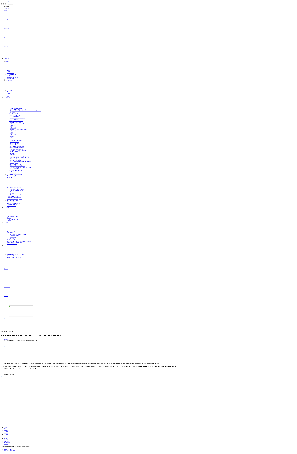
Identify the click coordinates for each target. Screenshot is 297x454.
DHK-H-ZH (13, 171)
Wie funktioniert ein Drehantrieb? (18, 109)
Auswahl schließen (25, 446)
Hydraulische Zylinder (12, 175)
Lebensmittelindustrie (12, 204)
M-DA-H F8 (13, 136)
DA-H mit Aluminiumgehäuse (17, 118)
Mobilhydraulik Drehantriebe (16, 121)
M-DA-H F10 (13, 139)
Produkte (8, 97)
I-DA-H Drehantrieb (15, 115)
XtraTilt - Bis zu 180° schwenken (18, 150)
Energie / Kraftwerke (12, 201)
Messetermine (10, 73)
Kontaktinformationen (12, 216)
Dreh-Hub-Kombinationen (15, 170)
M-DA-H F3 (13, 128)
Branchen (8, 178)
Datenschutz (7, 37)
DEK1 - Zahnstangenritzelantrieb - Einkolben (21, 167)
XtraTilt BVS (13, 153)
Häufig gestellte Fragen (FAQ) (14, 257)
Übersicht (12, 192)
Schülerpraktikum (14, 235)
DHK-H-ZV (13, 173)
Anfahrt (9, 220)
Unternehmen (9, 80)
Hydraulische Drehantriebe (15, 114)
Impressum (6, 28)
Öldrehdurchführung (15, 158)
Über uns (9, 89)
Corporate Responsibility (13, 77)
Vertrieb (9, 218)
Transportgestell (14, 163)
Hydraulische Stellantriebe (15, 140)
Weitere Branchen (11, 206)
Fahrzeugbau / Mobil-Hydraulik (14, 199)
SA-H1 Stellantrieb (14, 142)
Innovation (12, 112)
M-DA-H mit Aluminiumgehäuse (18, 123)
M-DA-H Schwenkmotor (16, 122)
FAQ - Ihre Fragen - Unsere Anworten (19, 157)
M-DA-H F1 (13, 125)
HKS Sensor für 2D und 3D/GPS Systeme (20, 161)
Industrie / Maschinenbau (13, 196)
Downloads (9, 177)
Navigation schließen (6, 446)
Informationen (12, 106)
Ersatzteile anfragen (11, 256)
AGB (8, 94)
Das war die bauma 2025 (16, 194)
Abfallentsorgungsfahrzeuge (14, 197)
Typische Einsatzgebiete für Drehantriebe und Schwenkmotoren (25, 111)
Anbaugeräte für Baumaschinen (16, 147)
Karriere (8, 222)
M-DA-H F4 (13, 130)
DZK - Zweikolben (14, 168)
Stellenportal (10, 232)
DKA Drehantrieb (14, 119)
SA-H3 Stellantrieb (14, 144)
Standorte (9, 93)
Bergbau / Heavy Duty (12, 200)
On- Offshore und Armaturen (14, 187)
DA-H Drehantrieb (14, 116)
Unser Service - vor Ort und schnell (15, 254)
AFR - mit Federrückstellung (17, 146)
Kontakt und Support (12, 244)
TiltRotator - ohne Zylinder (16, 149)
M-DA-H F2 (13, 126)
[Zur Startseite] (10, 4)
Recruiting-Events (11, 74)
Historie (9, 91)
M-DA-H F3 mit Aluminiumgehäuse (19, 129)
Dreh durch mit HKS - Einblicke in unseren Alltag (19, 241)
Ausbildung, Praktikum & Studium (17, 234)
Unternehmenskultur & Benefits (14, 242)
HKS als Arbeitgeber (12, 231)
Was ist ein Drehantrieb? (16, 108)
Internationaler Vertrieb (12, 219)
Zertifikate (9, 90)
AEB (8, 96)
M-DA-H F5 (13, 132)
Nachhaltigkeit (10, 78)
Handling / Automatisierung (13, 203)
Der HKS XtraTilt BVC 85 (16, 190)
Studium (12, 238)
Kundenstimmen (11, 75)
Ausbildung (13, 237)
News (8, 70)
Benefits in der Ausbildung (13, 239)
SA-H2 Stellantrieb (14, 143)
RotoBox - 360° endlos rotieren (17, 152)
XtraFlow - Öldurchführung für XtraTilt (19, 156)
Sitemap (6, 46)
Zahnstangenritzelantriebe (15, 164)
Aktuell (7, 61)
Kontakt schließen (15, 446)
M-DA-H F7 (13, 135)
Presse (8, 71)
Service (12, 193)
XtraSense (12, 154)
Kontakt (6, 19)
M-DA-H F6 (13, 133)
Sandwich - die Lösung (15, 160)
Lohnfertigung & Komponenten (14, 174)
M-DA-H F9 (13, 137)
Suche (5, 10)
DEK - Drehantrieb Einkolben (17, 166)
